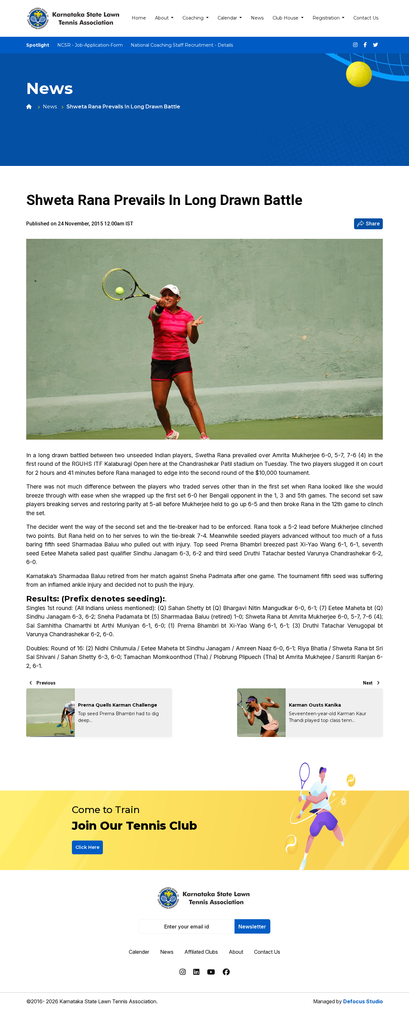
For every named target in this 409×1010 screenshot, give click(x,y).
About (236, 952)
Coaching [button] (193, 18)
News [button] (257, 18)
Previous (45, 682)
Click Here (87, 847)
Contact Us (267, 952)
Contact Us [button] (365, 18)
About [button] (162, 18)
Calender (139, 952)
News (50, 107)
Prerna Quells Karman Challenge (117, 705)
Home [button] (139, 18)
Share (373, 224)
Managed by (348, 1001)
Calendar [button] (228, 18)
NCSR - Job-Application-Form (90, 45)
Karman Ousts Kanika (315, 705)
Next (368, 682)
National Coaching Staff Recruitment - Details (182, 45)
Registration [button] (327, 18)
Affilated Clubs (201, 952)
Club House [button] (286, 18)
